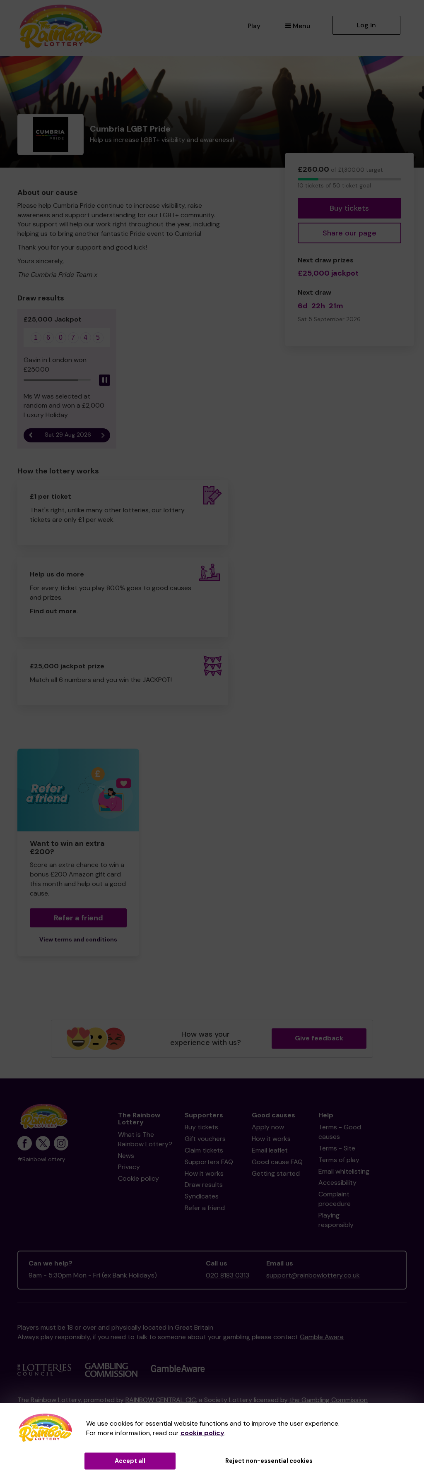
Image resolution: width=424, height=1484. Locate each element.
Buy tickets (349, 208)
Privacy (129, 1166)
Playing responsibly (336, 1220)
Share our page (349, 233)
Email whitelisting (343, 1171)
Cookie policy (138, 1178)
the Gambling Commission (328, 1399)
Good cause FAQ (277, 1161)
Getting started (276, 1173)
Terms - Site (336, 1148)
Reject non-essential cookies (269, 1461)
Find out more (53, 611)
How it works (204, 1173)
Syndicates (202, 1196)
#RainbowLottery (41, 1159)
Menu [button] (302, 26)
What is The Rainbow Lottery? (145, 1139)
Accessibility (337, 1182)
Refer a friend (205, 1207)
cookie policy (202, 1433)
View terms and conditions (78, 939)
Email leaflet (270, 1150)
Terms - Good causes (339, 1132)
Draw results (204, 1184)
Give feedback (319, 1038)
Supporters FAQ (209, 1161)
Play (254, 26)
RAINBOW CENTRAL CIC (160, 1399)
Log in (366, 25)
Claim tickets (204, 1150)
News (126, 1155)
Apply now (268, 1127)
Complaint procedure (334, 1199)
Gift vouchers (205, 1138)
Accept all (130, 1461)
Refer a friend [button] (78, 918)
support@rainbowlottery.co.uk (313, 1275)
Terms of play (338, 1159)
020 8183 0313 (227, 1275)
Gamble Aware (322, 1337)
